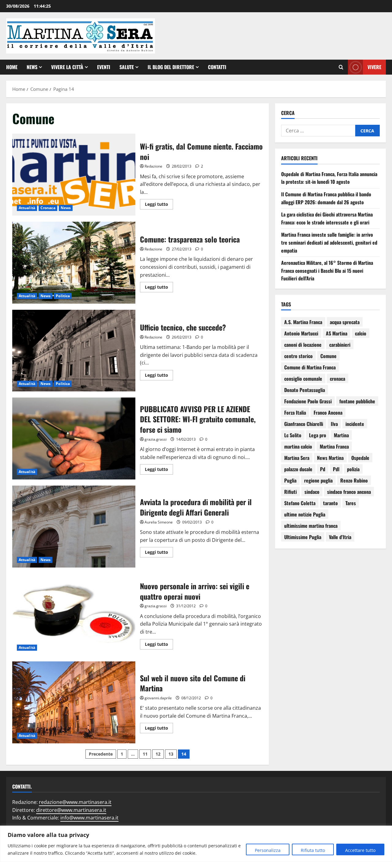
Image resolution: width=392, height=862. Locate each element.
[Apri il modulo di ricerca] (341, 67)
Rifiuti (290, 491)
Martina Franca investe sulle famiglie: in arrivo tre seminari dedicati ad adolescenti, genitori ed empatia (329, 242)
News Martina (330, 457)
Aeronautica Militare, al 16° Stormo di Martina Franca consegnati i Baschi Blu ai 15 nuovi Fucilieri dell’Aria (327, 270)
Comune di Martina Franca (310, 367)
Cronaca (47, 207)
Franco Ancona (328, 412)
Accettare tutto (360, 850)
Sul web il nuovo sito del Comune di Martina (73, 702)
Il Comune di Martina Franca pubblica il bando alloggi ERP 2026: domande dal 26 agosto (326, 198)
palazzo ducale (298, 469)
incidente (354, 423)
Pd (322, 469)
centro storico (298, 356)
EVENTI (103, 67)
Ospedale (360, 457)
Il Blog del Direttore (171, 67)
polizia (353, 469)
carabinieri (339, 344)
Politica (63, 295)
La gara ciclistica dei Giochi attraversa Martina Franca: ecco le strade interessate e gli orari (327, 218)
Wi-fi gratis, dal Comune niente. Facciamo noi (73, 175)
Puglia (290, 480)
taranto (330, 503)
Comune (328, 356)
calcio (360, 333)
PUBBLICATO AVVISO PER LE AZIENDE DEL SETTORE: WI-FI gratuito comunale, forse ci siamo (73, 438)
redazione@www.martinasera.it (75, 802)
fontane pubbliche (357, 401)
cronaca (337, 378)
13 (170, 754)
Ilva (334, 423)
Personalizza (268, 850)
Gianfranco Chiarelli (303, 423)
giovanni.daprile (158, 698)
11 (145, 754)
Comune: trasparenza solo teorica (73, 263)
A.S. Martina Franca (303, 322)
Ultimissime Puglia (302, 537)
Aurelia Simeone (159, 522)
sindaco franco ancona (349, 491)
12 (158, 754)
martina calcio (298, 446)
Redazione (153, 166)
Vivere (374, 67)
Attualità (27, 207)
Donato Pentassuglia (304, 390)
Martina (341, 435)
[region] (196, 844)
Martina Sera (296, 457)
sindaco (311, 491)
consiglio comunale (303, 378)
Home (11, 67)
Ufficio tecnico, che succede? (73, 351)
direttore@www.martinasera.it (71, 810)
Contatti (217, 67)
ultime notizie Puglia (304, 514)
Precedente (101, 754)
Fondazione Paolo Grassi (308, 401)
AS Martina (336, 333)
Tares (350, 503)
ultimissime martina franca (310, 525)
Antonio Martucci (301, 333)
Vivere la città (67, 67)
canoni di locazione (303, 344)
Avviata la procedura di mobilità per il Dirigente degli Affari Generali (73, 527)
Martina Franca (334, 446)
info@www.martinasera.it (89, 817)
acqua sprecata (345, 322)
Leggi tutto (159, 203)
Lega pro (317, 435)
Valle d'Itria (340, 537)
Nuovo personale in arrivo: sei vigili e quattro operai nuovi (73, 615)
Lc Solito (292, 435)
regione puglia (318, 480)
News (32, 67)
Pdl (336, 469)
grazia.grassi (156, 439)
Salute (126, 67)
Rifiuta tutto (313, 850)
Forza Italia (295, 412)
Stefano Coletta (299, 503)
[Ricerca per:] (318, 131)
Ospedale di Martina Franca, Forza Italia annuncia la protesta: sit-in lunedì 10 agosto (329, 178)
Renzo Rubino (354, 480)
